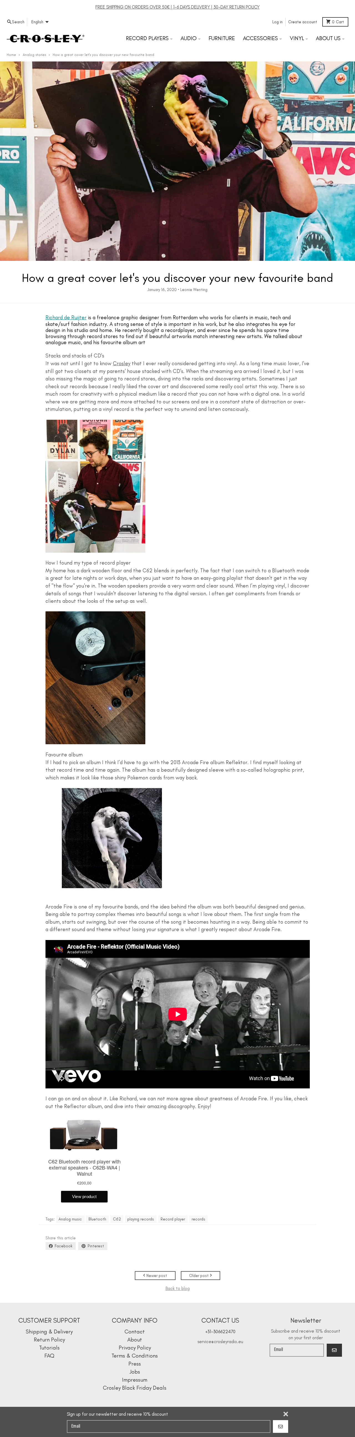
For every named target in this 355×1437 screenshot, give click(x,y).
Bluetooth (97, 1219)
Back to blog (178, 1288)
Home (11, 55)
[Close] (285, 1414)
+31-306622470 (220, 1331)
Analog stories (34, 55)
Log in (277, 21)
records (198, 1219)
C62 (117, 1219)
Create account (302, 21)
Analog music (70, 1219)
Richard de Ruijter (66, 317)
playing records (140, 1219)
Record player (173, 1219)
